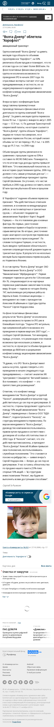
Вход (39, 3)
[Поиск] (44, 3)
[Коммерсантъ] (5, 3)
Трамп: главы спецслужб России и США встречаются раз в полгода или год (25, 577)
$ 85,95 (11, 9)
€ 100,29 (19, 9)
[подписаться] (30, 556)
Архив (5, 667)
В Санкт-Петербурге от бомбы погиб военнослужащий (24, 588)
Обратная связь (34, 667)
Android (30, 664)
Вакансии (7, 675)
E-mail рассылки (34, 672)
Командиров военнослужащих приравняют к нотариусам (24, 593)
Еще (4, 596)
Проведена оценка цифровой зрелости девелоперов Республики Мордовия (15, 635)
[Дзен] (15, 682)
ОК (48, 17)
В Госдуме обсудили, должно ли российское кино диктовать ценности (26, 583)
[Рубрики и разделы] (49, 3)
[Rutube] (26, 682)
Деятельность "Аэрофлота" (13, 24)
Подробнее (16, 722)
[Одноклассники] (21, 682)
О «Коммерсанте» (10, 664)
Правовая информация (37, 670)
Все (19, 623)
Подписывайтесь (14, 500)
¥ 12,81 (28, 9)
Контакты (7, 670)
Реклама (6, 672)
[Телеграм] (5, 682)
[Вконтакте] (10, 682)
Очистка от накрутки (20, 572)
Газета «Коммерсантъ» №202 (16, 547)
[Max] (31, 682)
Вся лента (46, 566)
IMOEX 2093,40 (38, 9)
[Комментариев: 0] (10, 32)
